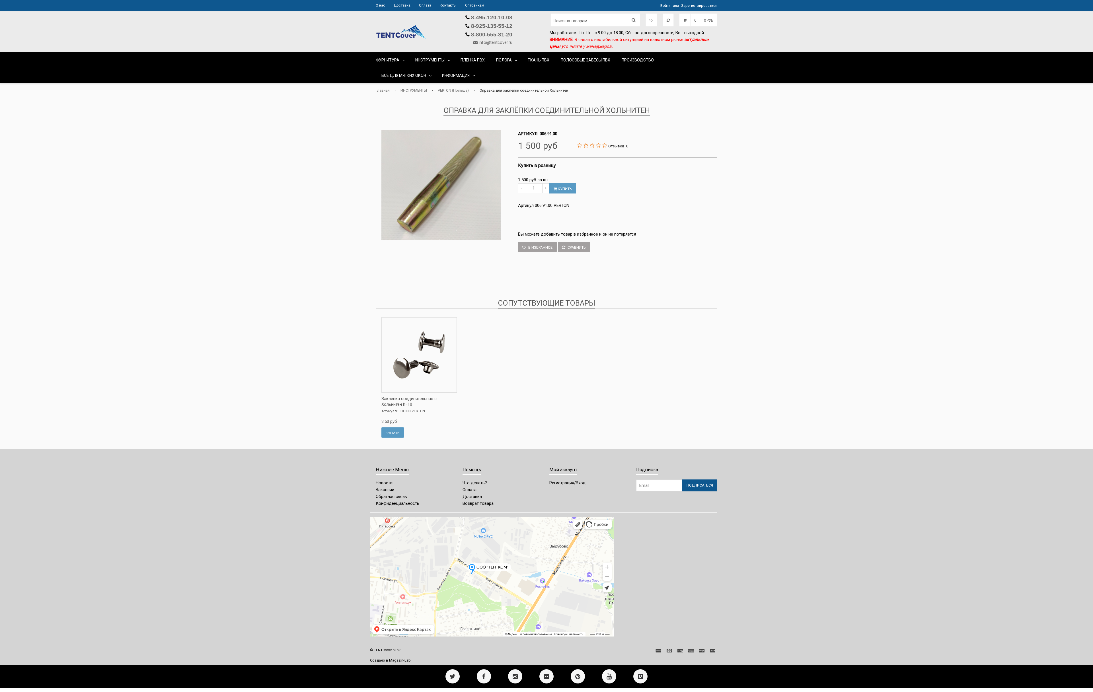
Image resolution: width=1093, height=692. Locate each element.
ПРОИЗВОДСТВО (638, 60)
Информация (456, 75)
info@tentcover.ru (495, 42)
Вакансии (385, 489)
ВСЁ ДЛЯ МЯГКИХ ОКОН (403, 75)
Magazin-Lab (400, 660)
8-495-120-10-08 (491, 17)
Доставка (402, 5)
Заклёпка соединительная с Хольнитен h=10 (409, 401)
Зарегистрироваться (699, 5)
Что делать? (475, 482)
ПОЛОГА (504, 60)
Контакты (448, 5)
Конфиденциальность (397, 503)
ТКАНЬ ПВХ (538, 60)
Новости (384, 482)
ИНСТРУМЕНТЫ (430, 60)
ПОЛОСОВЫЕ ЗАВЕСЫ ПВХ (585, 60)
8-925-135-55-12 (491, 26)
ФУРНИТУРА (387, 60)
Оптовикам (474, 5)
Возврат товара (478, 503)
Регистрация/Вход (567, 482)
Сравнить (576, 247)
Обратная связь (391, 496)
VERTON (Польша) (453, 90)
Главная (383, 90)
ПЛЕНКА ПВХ (473, 60)
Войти (665, 5)
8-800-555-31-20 (491, 35)
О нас (380, 5)
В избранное (539, 247)
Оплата (425, 5)
